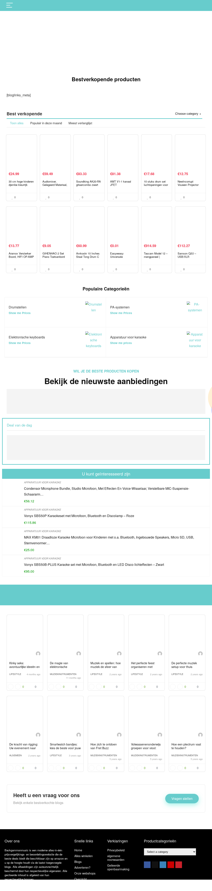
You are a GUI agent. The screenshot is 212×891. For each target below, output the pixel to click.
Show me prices (121, 343)
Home (78, 850)
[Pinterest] (178, 864)
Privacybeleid (116, 850)
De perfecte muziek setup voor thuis (184, 665)
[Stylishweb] (38, 654)
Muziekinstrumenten (63, 674)
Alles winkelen (83, 856)
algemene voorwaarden (115, 858)
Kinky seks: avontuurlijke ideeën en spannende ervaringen (24, 666)
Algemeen (15, 755)
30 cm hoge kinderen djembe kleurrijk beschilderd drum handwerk (21, 186)
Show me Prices (20, 313)
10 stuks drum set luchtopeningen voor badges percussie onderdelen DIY (156, 186)
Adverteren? (82, 867)
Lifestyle (15, 674)
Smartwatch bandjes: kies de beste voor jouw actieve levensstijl (65, 748)
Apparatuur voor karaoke (42, 482)
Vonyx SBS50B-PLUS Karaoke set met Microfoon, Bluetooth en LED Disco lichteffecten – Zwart (94, 564)
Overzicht (80, 879)
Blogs (78, 862)
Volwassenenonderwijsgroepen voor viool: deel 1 (146, 748)
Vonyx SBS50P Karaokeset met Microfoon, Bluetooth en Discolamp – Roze (79, 515)
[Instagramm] (163, 864)
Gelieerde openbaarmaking (118, 867)
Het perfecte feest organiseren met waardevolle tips (142, 666)
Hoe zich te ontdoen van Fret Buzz (103, 746)
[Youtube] (170, 864)
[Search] (201, 5)
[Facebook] (147, 864)
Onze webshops (84, 873)
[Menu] (9, 5)
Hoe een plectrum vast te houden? (186, 746)
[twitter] (155, 864)
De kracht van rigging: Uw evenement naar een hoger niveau (23, 748)
